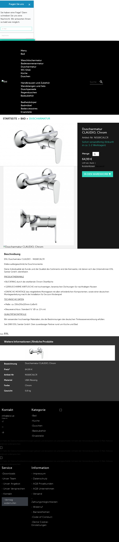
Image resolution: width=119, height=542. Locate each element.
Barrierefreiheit (41, 512)
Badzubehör (39, 431)
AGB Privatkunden (42, 483)
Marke (1, 334)
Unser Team (9, 478)
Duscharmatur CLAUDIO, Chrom (40, 363)
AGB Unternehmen (43, 488)
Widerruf (37, 507)
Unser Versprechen (14, 488)
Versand (100, 166)
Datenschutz (39, 478)
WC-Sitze (26, 70)
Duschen (37, 426)
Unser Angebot (11, 483)
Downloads (9, 473)
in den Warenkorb (97, 174)
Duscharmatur (28, 66)
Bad (34, 415)
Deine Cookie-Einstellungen (40, 524)
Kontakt (7, 494)
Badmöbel (26, 105)
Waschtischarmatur (31, 60)
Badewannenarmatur (32, 63)
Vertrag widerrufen (10, 501)
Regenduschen (29, 92)
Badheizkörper (29, 102)
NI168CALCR (31, 375)
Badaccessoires (29, 108)
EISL (6, 333)
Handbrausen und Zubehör (35, 83)
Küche (36, 421)
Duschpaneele (28, 89)
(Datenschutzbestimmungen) (34, 444)
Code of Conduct (42, 517)
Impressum (39, 473)
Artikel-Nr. (87, 137)
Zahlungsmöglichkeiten (44, 502)
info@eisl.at (8, 416)
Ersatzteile (38, 436)
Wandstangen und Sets (33, 86)
